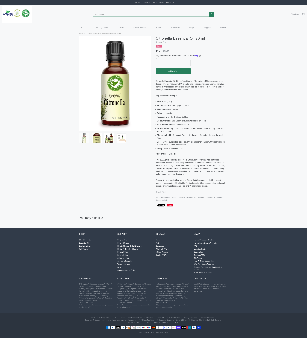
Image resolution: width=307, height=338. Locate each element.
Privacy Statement (190, 318)
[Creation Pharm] (17, 14)
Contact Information (124, 261)
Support (207, 27)
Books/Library (199, 252)
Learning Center (101, 27)
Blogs (191, 27)
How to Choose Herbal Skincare (129, 246)
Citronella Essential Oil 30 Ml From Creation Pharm (103, 33)
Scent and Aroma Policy (126, 270)
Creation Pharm (162, 42)
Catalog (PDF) (161, 255)
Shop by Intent (122, 240)
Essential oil (210, 197)
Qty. (157, 58)
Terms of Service (123, 264)
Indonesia (219, 197)
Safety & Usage (123, 243)
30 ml (158, 197)
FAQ (119, 267)
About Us (149, 318)
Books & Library (85, 246)
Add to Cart (173, 71)
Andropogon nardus (168, 197)
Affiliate (223, 27)
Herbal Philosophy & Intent (127, 249)
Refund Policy (122, 255)
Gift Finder (198, 258)
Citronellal (200, 197)
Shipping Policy (123, 258)
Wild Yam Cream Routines (204, 264)
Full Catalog (83, 249)
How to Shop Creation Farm (131, 318)
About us (159, 240)
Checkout (295, 14)
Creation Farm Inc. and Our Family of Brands (208, 268)
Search (92, 318)
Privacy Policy (122, 252)
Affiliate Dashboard (148, 320)
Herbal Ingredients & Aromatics (205, 243)
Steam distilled (161, 200)
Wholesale (175, 27)
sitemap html (132, 320)
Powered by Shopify (161, 332)
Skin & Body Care (85, 240)
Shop (83, 27)
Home (81, 33)
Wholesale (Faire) (162, 249)
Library (121, 27)
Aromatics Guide (151, 322)
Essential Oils (84, 243)
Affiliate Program (162, 252)
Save (170, 205)
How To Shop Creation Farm (204, 261)
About (158, 27)
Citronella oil (190, 197)
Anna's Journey (140, 27)
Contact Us (160, 246)
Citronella (181, 197)
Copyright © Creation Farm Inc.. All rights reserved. (104, 320)
